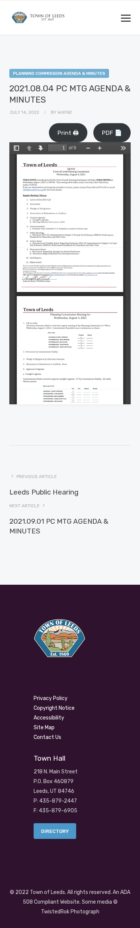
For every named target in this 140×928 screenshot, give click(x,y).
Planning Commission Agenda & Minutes (59, 73)
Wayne (64, 112)
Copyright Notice (54, 708)
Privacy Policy (51, 698)
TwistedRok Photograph (70, 912)
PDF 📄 (112, 132)
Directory (55, 831)
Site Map (44, 727)
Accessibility (49, 718)
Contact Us (47, 737)
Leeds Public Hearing (43, 492)
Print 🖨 (68, 132)
